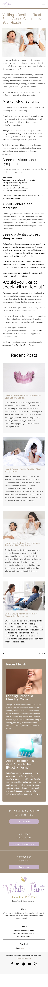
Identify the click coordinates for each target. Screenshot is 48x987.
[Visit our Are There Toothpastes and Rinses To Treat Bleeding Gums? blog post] (24, 758)
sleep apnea (35, 60)
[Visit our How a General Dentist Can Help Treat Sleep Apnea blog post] (24, 451)
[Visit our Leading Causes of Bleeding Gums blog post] (24, 693)
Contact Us (24, 867)
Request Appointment (24, 844)
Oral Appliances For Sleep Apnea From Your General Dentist (23, 396)
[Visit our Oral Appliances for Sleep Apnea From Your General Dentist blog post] (24, 377)
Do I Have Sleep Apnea (25, 345)
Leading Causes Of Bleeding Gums (19, 697)
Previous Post (7, 654)
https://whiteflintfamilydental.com (16, 330)
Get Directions (24, 821)
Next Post (42, 654)
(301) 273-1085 (21, 333)
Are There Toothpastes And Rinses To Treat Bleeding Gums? (22, 764)
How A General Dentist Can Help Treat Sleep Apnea (23, 470)
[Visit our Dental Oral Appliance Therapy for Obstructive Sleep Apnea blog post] (24, 595)
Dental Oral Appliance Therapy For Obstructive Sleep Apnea (21, 614)
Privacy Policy (21, 958)
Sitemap (28, 958)
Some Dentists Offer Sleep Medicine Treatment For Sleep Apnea (22, 544)
